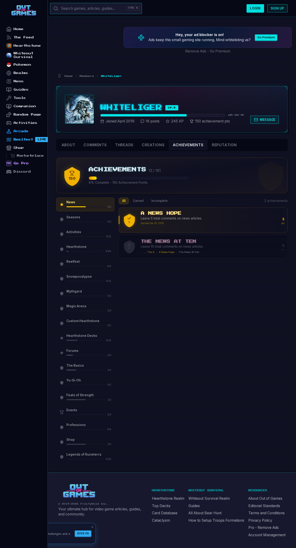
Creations (153, 145)
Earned (138, 201)
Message (267, 120)
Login (255, 8)
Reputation (224, 145)
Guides (194, 506)
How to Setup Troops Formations (216, 520)
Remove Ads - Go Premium (207, 51)
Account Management (267, 535)
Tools (20, 98)
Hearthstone (27, 45)
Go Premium (266, 37)
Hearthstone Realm (168, 498)
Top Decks (161, 506)
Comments (95, 145)
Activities (25, 123)
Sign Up (277, 8)
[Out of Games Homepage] (79, 491)
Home (19, 29)
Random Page (27, 114)
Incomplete (159, 201)
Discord (22, 171)
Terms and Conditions (266, 513)
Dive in (83, 533)
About (68, 145)
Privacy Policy (260, 520)
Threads (124, 145)
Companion (25, 106)
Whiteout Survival (23, 55)
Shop (19, 147)
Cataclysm (161, 520)
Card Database (164, 513)
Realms (21, 73)
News (19, 81)
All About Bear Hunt (205, 513)
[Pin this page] (59, 76)
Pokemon (22, 64)
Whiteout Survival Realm (209, 498)
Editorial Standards (264, 506)
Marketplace (30, 155)
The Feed (24, 37)
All (124, 201)
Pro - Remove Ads (263, 527)
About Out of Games (265, 498)
